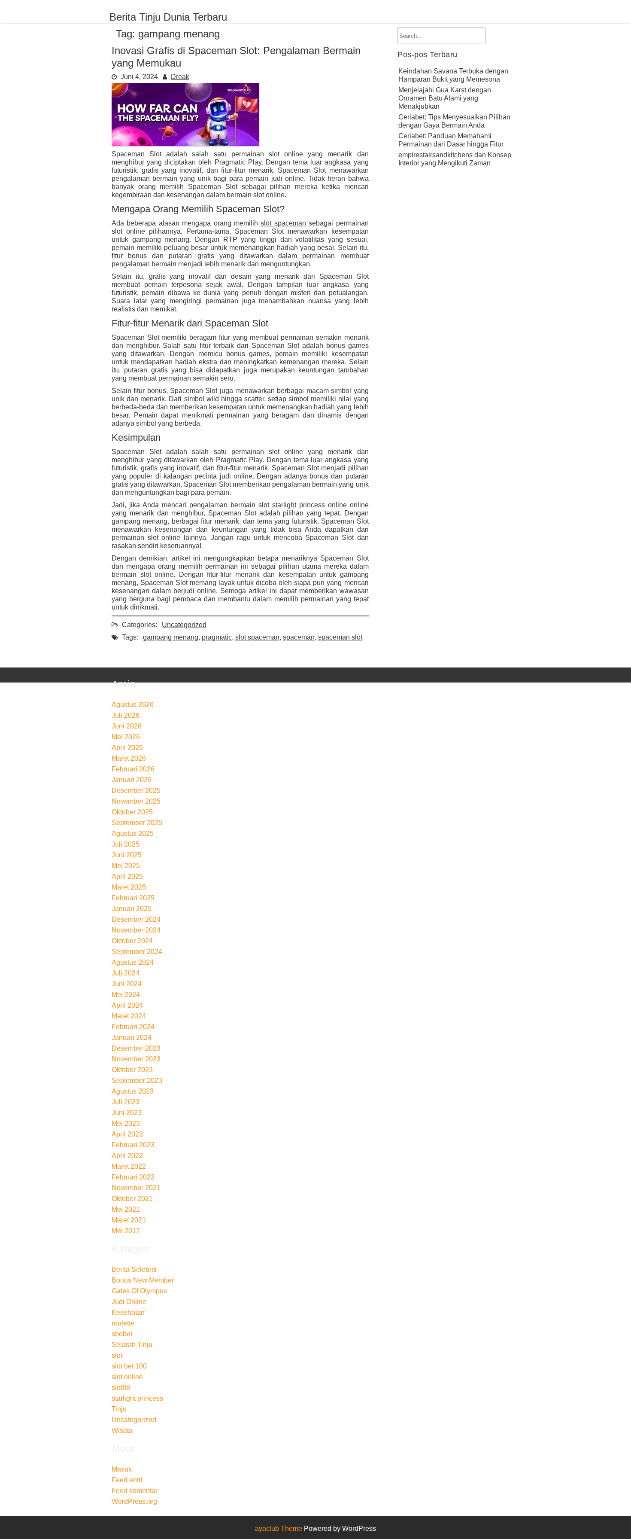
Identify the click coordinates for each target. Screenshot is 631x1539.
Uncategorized (184, 625)
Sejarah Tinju (132, 1345)
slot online (127, 1377)
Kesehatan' (129, 1312)
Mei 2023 (126, 1123)
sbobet (122, 1334)
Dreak (180, 77)
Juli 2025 (126, 844)
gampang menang (170, 637)
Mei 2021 (126, 1209)
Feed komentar (135, 1491)
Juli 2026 (126, 715)
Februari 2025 (133, 898)
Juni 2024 (127, 984)
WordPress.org (134, 1501)
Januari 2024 (132, 1037)
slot (117, 1355)
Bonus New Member (143, 1280)
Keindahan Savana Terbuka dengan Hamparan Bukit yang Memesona (453, 75)
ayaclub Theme (279, 1528)
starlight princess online (309, 505)
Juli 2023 (126, 1102)
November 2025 (136, 801)
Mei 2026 (126, 737)
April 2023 (127, 1134)
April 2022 (127, 1156)
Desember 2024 (136, 919)
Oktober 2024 (132, 941)
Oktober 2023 (132, 1070)
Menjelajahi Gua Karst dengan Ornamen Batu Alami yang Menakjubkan (444, 98)
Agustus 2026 (133, 705)
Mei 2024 (126, 994)
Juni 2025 (127, 855)
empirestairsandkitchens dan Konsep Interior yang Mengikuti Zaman (454, 159)
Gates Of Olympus (139, 1291)
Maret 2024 (129, 1016)
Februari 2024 (133, 1027)
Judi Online (129, 1302)
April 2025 (127, 876)
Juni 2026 (127, 726)
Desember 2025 (136, 790)
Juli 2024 (126, 973)
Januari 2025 (132, 909)
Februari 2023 (133, 1145)
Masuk (122, 1469)
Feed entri (127, 1480)
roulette (123, 1323)
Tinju (119, 1409)
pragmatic (217, 637)
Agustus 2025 (133, 833)
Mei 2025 (126, 866)
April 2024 (127, 1005)
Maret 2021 (129, 1220)
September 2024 (137, 952)
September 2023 (137, 1080)
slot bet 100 (129, 1366)
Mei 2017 (126, 1231)
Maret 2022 (129, 1166)
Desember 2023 (136, 1048)
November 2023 (136, 1059)
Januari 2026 (132, 780)
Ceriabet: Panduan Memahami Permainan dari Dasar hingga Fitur (451, 140)
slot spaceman (283, 223)
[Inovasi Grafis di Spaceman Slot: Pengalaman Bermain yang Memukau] (185, 144)
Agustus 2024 (133, 962)
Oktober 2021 (132, 1199)
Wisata (122, 1430)
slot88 (121, 1388)
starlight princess (137, 1398)
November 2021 (136, 1188)
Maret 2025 (129, 887)
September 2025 (137, 823)
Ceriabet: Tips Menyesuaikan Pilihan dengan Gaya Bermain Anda (454, 121)
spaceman (299, 637)
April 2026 (127, 748)
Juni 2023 (127, 1113)
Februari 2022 (133, 1177)
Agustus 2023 (133, 1091)
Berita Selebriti (134, 1269)
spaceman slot (340, 637)
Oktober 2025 (132, 812)
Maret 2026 (129, 758)
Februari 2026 (133, 769)
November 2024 (136, 930)
